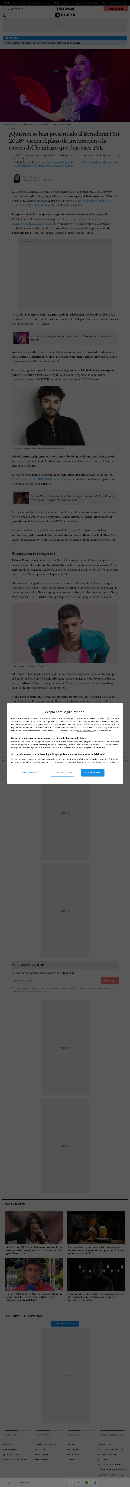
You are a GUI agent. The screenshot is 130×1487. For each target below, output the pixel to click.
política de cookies (85, 730)
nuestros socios (51, 718)
